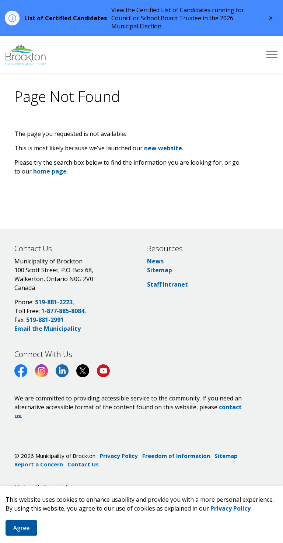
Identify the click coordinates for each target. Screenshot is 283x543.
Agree (21, 528)
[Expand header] (272, 54)
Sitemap (159, 270)
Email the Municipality (47, 329)
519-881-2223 (54, 302)
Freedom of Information (176, 455)
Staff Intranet (167, 284)
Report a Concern (38, 464)
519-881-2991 (45, 320)
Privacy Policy (230, 508)
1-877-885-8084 (62, 311)
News (155, 261)
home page (50, 171)
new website (163, 148)
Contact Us (83, 464)
